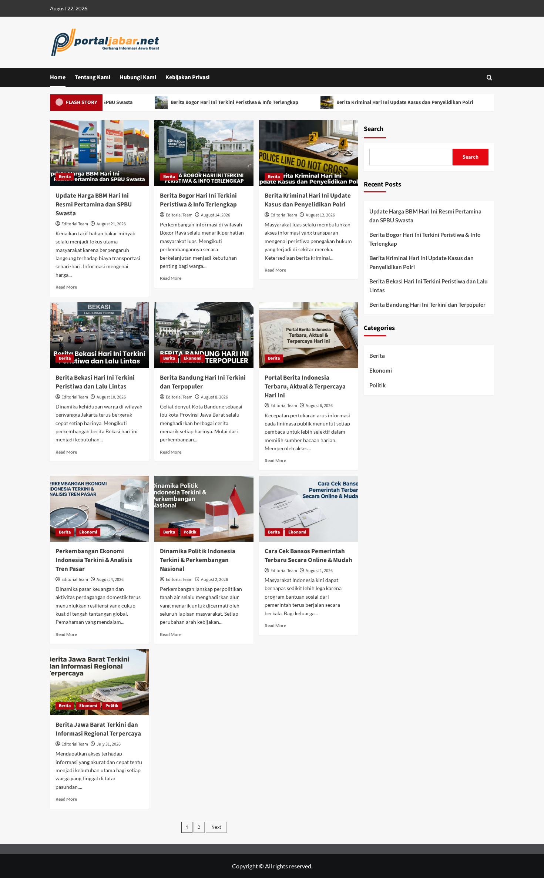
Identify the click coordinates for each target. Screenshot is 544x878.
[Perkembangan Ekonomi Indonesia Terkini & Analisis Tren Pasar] (99, 509)
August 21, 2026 (111, 224)
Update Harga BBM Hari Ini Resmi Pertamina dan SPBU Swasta (94, 204)
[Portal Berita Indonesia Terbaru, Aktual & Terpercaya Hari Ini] (308, 335)
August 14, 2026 (215, 215)
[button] (489, 77)
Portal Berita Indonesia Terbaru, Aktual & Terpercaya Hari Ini (305, 386)
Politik (190, 532)
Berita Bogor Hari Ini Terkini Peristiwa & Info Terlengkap (212, 102)
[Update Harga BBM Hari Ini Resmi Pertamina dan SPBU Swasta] (99, 153)
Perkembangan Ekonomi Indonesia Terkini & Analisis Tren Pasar (94, 560)
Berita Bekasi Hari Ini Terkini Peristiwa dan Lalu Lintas (95, 382)
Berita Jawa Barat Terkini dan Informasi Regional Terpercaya (98, 729)
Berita (65, 177)
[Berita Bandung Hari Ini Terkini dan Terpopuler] (203, 335)
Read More (66, 287)
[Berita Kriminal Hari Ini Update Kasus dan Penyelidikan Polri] (308, 153)
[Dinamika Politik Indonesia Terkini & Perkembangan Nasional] (203, 509)
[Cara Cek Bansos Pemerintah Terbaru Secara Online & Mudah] (308, 509)
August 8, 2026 (214, 397)
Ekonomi (192, 358)
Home (58, 77)
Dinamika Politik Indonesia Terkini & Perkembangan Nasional (197, 560)
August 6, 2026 (319, 406)
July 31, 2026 (109, 744)
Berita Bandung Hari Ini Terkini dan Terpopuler (203, 382)
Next (216, 827)
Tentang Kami (92, 77)
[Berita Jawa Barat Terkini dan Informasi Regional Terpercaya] (99, 682)
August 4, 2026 (110, 579)
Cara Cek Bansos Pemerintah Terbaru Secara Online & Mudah (308, 556)
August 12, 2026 (320, 215)
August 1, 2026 (319, 571)
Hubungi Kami (138, 77)
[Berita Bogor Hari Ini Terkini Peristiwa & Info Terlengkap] (203, 153)
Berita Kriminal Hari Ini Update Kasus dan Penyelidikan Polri (383, 102)
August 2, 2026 (214, 579)
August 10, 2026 (111, 397)
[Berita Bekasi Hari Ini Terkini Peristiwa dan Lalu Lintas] (99, 335)
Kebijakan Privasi (187, 77)
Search (373, 129)
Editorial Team (74, 224)
